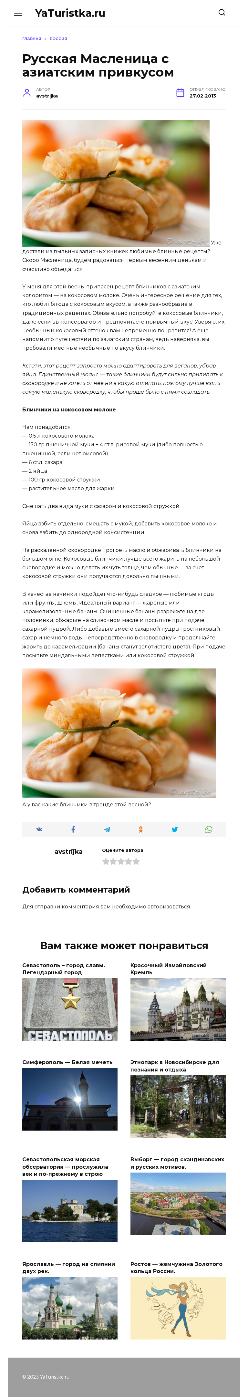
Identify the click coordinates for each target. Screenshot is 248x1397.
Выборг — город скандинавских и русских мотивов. (177, 1163)
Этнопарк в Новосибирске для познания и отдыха (174, 1065)
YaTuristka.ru (70, 13)
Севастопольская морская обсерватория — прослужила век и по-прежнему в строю (65, 1166)
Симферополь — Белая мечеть (67, 1062)
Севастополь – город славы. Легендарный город (63, 968)
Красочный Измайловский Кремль (168, 968)
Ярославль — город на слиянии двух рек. (68, 1267)
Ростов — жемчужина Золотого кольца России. (176, 1267)
